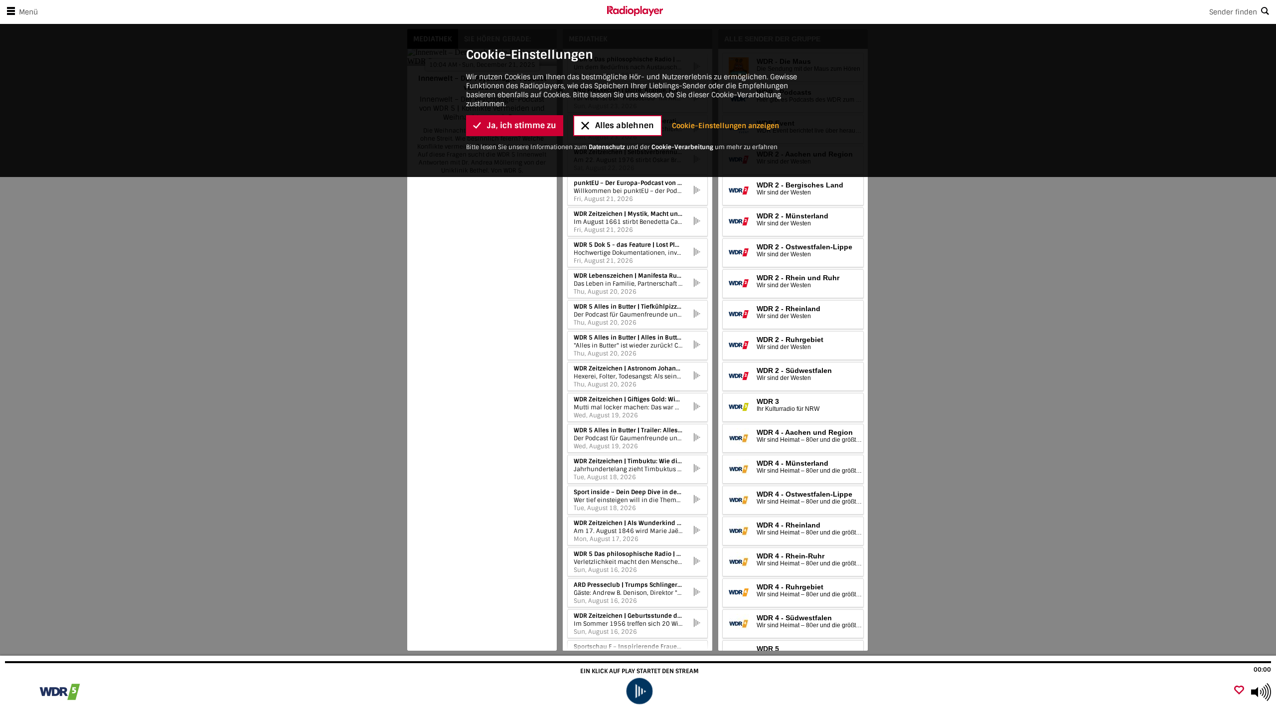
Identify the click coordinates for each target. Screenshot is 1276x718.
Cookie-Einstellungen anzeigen (725, 125)
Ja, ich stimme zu (521, 125)
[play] (639, 691)
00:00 (1262, 670)
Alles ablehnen (624, 125)
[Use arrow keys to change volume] (1261, 692)
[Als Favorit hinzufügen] (1239, 691)
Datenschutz (607, 147)
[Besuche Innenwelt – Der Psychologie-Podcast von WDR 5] (61, 692)
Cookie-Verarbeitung (682, 147)
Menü (28, 11)
